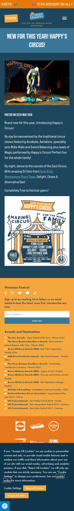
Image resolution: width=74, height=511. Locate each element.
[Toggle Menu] (64, 18)
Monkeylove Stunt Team (20, 177)
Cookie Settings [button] (12, 488)
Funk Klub (46, 171)
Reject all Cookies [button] (34, 488)
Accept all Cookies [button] (17, 495)
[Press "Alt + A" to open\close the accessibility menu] (5, 506)
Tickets (11, 18)
